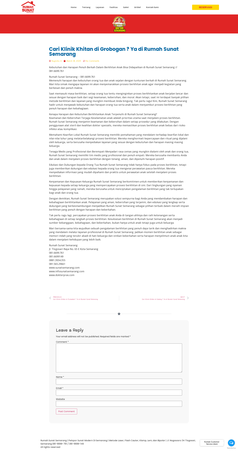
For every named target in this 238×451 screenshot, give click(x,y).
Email (59, 388)
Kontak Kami (152, 7)
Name (60, 377)
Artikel (137, 7)
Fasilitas (114, 7)
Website (60, 399)
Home (73, 7)
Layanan (100, 7)
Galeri (126, 7)
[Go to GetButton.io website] (231, 448)
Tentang (86, 7)
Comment (62, 342)
